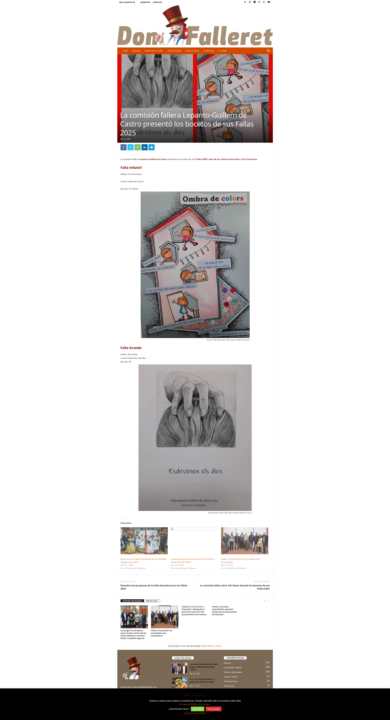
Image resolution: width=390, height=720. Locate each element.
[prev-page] (264, 600)
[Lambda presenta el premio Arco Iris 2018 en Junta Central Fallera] (194, 540)
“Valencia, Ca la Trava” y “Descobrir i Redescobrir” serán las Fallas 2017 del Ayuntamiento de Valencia (193, 610)
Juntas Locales (192, 51)
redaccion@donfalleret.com (145, 687)
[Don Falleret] (195, 25)
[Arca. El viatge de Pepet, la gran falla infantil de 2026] (179, 683)
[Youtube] (269, 2)
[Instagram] (250, 2)
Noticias (136, 51)
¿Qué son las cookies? (195, 713)
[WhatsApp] (264, 2)
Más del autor (152, 601)
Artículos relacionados (132, 601)
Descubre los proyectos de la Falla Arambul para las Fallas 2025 (154, 587)
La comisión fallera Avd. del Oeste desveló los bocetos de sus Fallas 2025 (235, 587)
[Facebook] (245, 2)
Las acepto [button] (197, 709)
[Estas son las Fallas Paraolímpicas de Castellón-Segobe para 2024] (144, 540)
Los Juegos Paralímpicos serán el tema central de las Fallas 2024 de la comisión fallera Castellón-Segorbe (133, 634)
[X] (259, 2)
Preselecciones (174, 51)
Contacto (157, 2)
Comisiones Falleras (153, 51)
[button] (268, 50)
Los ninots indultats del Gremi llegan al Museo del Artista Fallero (204, 667)
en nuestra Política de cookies (195, 704)
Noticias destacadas (233, 672)
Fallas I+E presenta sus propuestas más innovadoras (161, 633)
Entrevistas (209, 51)
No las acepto (213, 709)
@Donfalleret (212, 646)
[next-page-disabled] (268, 600)
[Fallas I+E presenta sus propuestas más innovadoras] (244, 540)
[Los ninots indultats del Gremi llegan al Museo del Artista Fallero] (179, 668)
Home (125, 51)
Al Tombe (223, 51)
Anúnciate (145, 2)
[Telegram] (254, 2)
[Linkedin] (145, 147)
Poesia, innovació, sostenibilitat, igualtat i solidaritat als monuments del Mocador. (224, 610)
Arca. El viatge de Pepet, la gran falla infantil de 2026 (202, 680)
